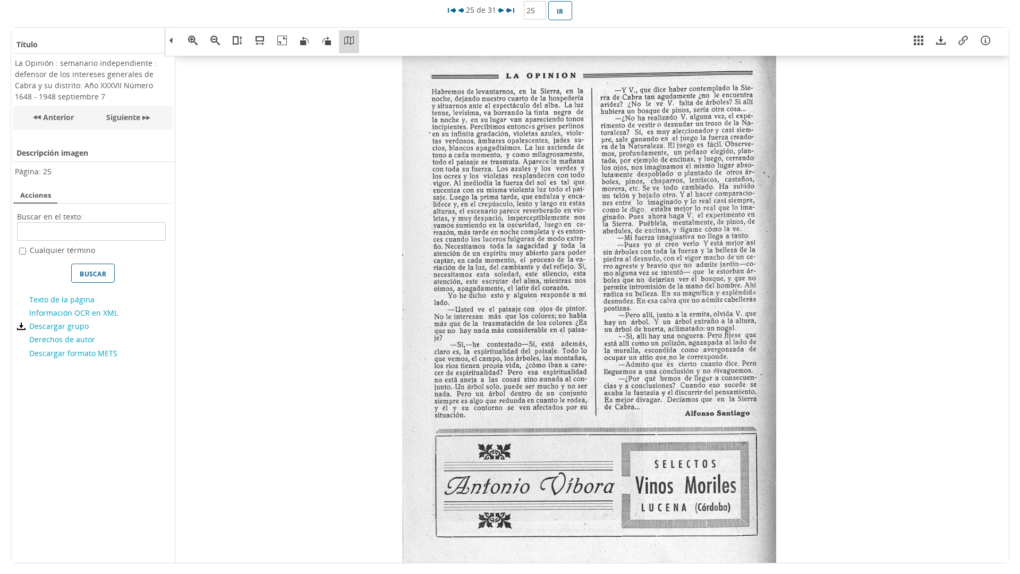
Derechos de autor (62, 339)
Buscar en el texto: (50, 217)
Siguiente (123, 117)
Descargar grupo (58, 326)
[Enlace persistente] (963, 41)
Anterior (57, 117)
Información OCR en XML (73, 313)
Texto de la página (61, 299)
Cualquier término (62, 250)
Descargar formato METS (73, 353)
